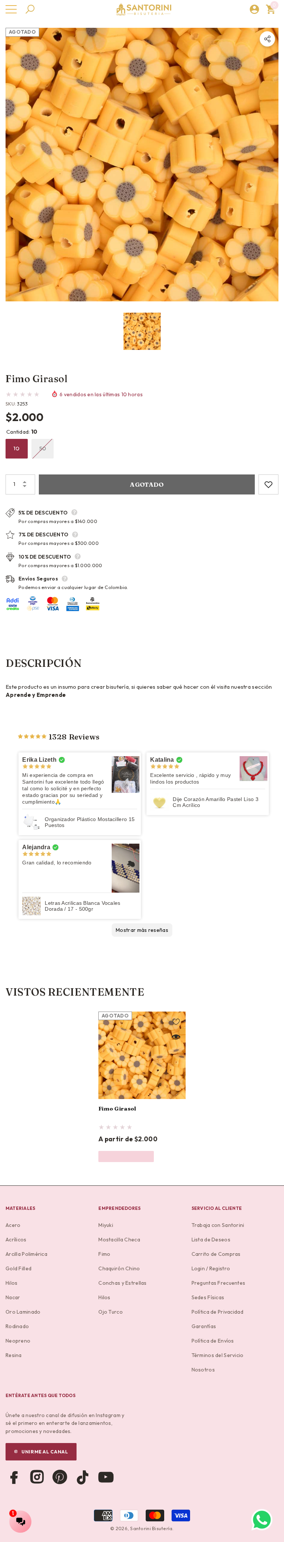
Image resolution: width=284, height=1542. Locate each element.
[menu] (11, 9)
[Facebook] (14, 1477)
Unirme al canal (44, 1452)
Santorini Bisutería (151, 1528)
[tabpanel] (142, 1087)
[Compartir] (267, 39)
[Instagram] (36, 1477)
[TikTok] (82, 1477)
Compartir (267, 39)
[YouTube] (105, 1477)
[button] (30, 9)
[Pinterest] (59, 1477)
